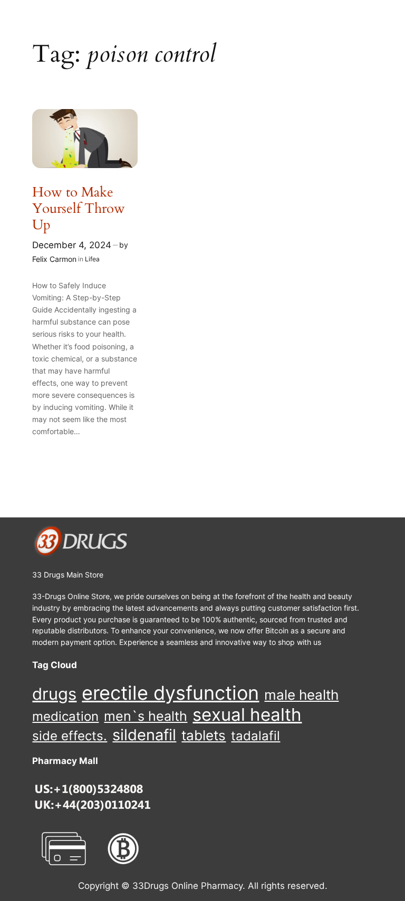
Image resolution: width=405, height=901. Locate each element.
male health (301, 695)
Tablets (203, 735)
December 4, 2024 (71, 245)
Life (90, 259)
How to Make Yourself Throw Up (78, 208)
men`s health (145, 716)
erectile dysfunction (170, 693)
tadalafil (255, 735)
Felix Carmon (54, 258)
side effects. (69, 735)
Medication (65, 716)
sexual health (247, 714)
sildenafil (144, 735)
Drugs (54, 693)
